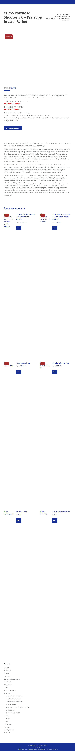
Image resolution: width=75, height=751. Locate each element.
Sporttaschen (10, 710)
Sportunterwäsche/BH (13, 713)
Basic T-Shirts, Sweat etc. (14, 696)
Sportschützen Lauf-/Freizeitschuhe (17, 707)
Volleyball (7, 733)
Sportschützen (8, 693)
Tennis (6, 721)
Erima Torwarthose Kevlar (61, 512)
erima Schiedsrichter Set (60, 363)
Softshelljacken (11, 704)
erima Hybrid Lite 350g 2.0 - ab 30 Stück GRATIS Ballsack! (25, 216)
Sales (5, 687)
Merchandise (8, 682)
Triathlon (7, 727)
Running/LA (8, 685)
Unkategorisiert (9, 730)
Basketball (7, 670)
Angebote (7, 668)
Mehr (18, 228)
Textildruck (7, 724)
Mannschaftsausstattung (12, 679)
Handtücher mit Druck (13, 699)
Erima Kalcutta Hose (23, 363)
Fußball (6, 673)
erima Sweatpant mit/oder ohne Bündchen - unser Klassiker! (61, 216)
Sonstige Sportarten (10, 690)
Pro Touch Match (21, 512)
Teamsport (7, 719)
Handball (7, 676)
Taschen (6, 716)
